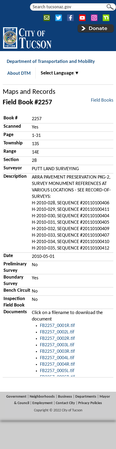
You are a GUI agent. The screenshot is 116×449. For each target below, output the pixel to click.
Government (16, 397)
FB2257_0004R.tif (57, 364)
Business (65, 397)
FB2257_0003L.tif (57, 345)
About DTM (19, 73)
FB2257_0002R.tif (57, 338)
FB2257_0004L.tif (57, 358)
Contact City (65, 403)
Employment (42, 403)
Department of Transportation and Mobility (51, 61)
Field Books (102, 100)
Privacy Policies (90, 403)
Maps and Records (29, 92)
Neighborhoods (42, 397)
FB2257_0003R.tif (57, 351)
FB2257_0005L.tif (57, 371)
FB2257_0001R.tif (57, 325)
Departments (85, 397)
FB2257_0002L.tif (57, 332)
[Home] (27, 37)
